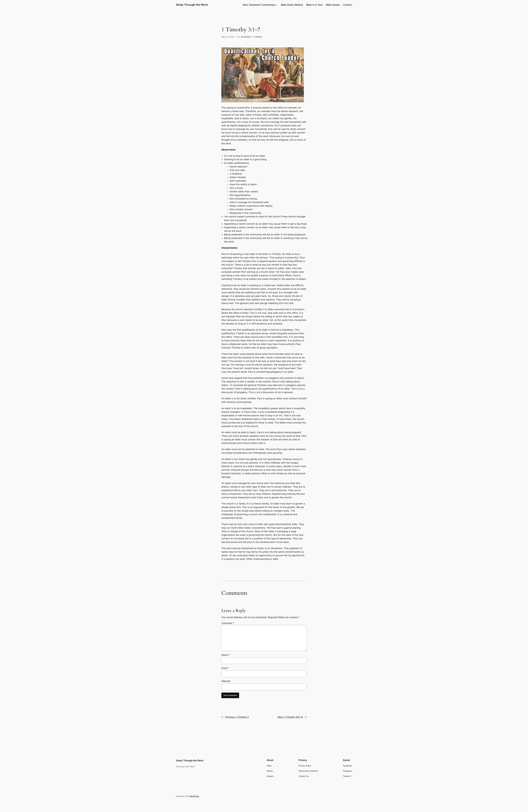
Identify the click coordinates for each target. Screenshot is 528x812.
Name (225, 655)
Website (225, 681)
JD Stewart (245, 37)
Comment (227, 623)
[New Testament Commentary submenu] (277, 4)
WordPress (194, 796)
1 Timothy (257, 37)
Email (225, 668)
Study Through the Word (192, 4)
